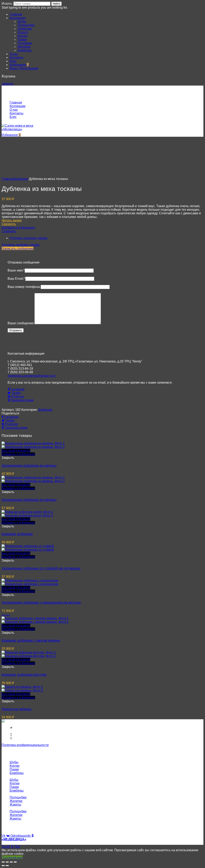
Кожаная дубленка (17, 534)
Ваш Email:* (16, 278)
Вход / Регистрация (24, 68)
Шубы (14, 762)
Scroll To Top (11, 846)
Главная (8, 179)
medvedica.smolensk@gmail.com (31, 375)
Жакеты (15, 804)
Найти (56, 3)
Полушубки (18, 797)
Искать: (7, 3)
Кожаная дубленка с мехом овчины (31, 641)
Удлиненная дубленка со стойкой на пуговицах (41, 568)
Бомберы (17, 773)
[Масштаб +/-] (15, 862)
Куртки (14, 765)
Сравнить (9, 231)
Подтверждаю (12, 857)
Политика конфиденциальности (25, 745)
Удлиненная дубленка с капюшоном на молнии (41, 603)
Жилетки (16, 801)
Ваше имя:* (16, 270)
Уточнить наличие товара (28, 238)
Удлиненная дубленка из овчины (29, 466)
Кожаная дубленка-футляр (24, 675)
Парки (14, 769)
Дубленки (21, 179)
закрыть (7, 83)
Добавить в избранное (18, 227)
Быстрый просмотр (16, 450)
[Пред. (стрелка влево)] (3, 865)
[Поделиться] (7, 862)
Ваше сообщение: (21, 323)
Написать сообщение (17, 248)
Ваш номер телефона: (24, 286)
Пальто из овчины (16, 709)
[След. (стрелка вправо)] (7, 865)
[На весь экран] (11, 862)
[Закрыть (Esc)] (3, 862)
